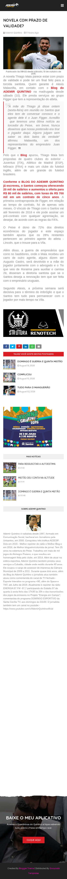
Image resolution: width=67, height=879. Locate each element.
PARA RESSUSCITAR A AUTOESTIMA (36, 463)
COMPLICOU (24, 374)
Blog (23, 155)
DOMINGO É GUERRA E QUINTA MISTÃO (40, 361)
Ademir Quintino (13, 32)
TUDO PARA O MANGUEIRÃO (33, 387)
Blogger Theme (26, 868)
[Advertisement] (27, 636)
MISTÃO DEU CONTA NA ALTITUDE (36, 477)
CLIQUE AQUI (33, 840)
